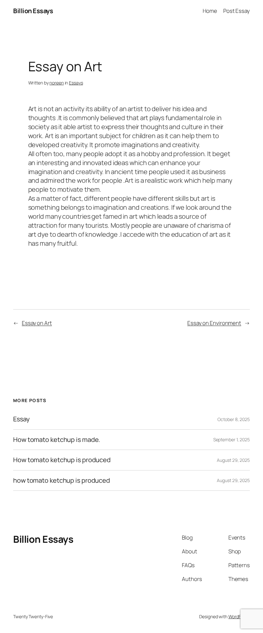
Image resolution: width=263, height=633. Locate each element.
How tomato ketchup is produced (62, 459)
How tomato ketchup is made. (56, 439)
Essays (76, 83)
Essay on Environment (214, 323)
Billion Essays (33, 10)
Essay (21, 419)
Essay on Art (37, 323)
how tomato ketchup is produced (61, 480)
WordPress (239, 616)
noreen (56, 83)
